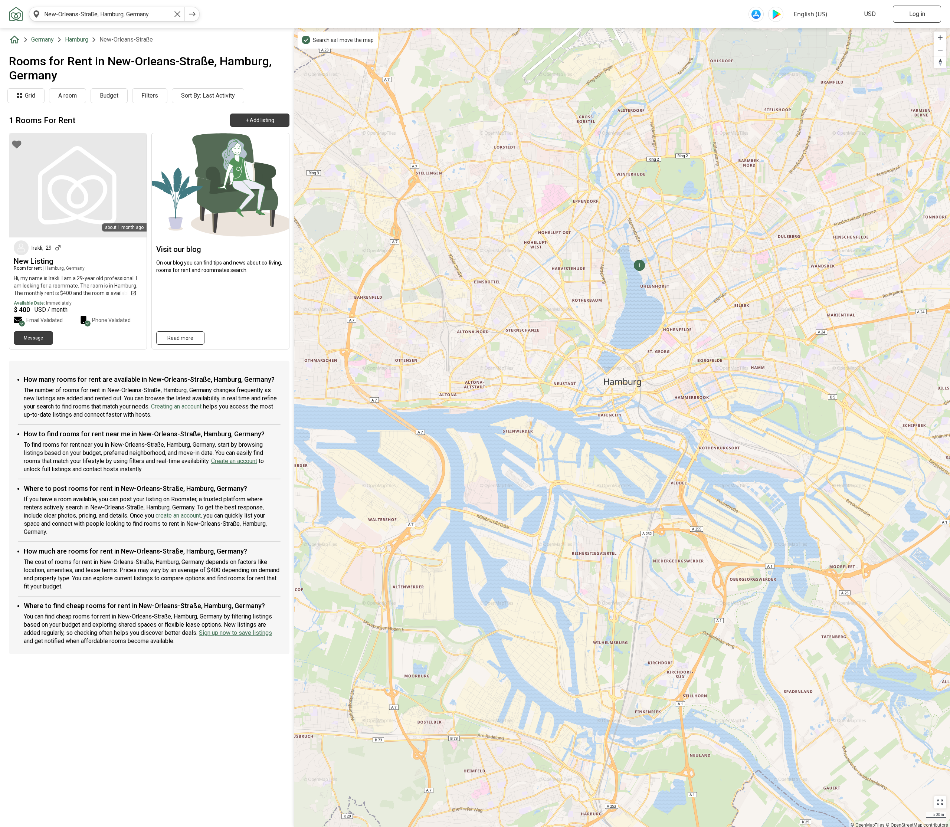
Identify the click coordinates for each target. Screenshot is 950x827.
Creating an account (176, 406)
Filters (149, 95)
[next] (192, 14)
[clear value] (177, 14)
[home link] (16, 14)
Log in (917, 13)
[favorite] (16, 144)
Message (33, 338)
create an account (178, 515)
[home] (16, 39)
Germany (42, 39)
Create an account (234, 461)
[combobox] (107, 14)
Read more (180, 338)
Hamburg (76, 39)
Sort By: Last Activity (208, 95)
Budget (109, 95)
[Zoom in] (940, 38)
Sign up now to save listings (235, 632)
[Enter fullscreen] (940, 802)
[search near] (36, 14)
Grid (30, 95)
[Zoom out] (940, 50)
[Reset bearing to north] (940, 62)
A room (67, 95)
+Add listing (260, 120)
